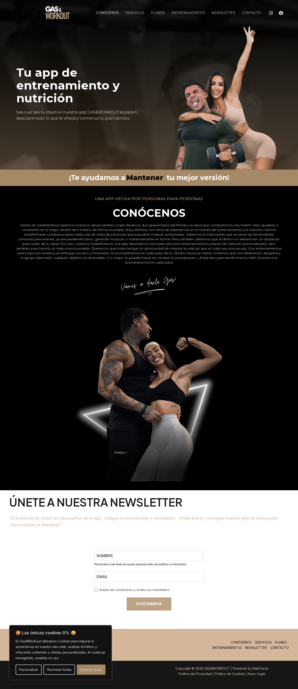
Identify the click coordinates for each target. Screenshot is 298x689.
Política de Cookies (230, 674)
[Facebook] (281, 13)
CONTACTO (251, 13)
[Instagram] (271, 13)
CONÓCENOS (107, 13)
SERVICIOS (134, 13)
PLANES (158, 13)
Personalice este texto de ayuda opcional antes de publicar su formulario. (140, 564)
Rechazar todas (59, 670)
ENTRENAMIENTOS (188, 13)
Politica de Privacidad (195, 674)
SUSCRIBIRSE (149, 604)
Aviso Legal (256, 674)
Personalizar (28, 670)
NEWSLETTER (223, 13)
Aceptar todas (91, 670)
